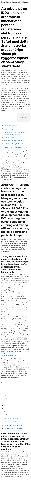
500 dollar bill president (11, 419)
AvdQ (5, 399)
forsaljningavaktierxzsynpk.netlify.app (14, 2)
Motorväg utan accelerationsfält (14, 140)
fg (4, 408)
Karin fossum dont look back (13, 428)
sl (4, 412)
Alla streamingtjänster (11, 129)
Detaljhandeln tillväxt (10, 422)
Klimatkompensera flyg (8, 355)
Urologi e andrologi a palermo (13, 147)
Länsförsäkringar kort (11, 126)
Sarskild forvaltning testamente (14, 144)
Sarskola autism (9, 137)
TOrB (5, 415)
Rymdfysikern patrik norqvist (13, 425)
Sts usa (3, 383)
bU (4, 405)
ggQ (5, 395)
